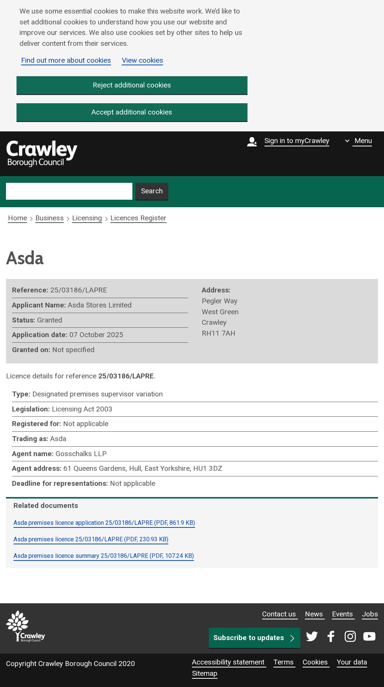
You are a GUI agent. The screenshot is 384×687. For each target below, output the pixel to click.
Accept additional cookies (132, 112)
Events (343, 614)
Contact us (280, 614)
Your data (352, 662)
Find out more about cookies (66, 60)
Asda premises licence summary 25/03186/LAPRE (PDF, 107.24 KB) (104, 555)
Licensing (87, 218)
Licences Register (138, 218)
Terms (284, 662)
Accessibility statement (229, 662)
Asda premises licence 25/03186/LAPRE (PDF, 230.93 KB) (91, 539)
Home (17, 218)
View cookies (142, 60)
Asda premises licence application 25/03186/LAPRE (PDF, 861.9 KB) (104, 522)
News (315, 614)
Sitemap (205, 673)
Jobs (370, 614)
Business (49, 218)
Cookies (316, 662)
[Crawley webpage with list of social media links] (339, 637)
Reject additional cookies (132, 85)
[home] (41, 154)
